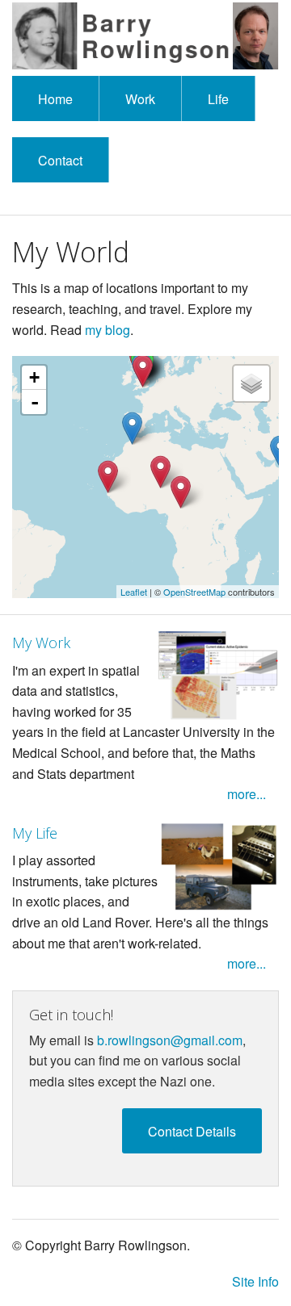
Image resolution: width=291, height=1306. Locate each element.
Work (140, 99)
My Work (41, 642)
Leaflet (133, 591)
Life (218, 99)
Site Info (255, 1281)
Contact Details (192, 1131)
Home (55, 99)
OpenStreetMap (194, 591)
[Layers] (251, 383)
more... (246, 794)
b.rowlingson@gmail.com (169, 1040)
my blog (107, 329)
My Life (34, 833)
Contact (60, 160)
